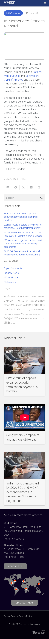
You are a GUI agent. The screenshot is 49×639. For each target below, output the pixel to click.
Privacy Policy (25, 616)
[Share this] (16, 187)
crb (12, 304)
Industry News (11, 273)
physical (25, 314)
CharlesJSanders (37, 296)
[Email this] (8, 187)
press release (33, 314)
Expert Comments (13, 268)
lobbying (31, 305)
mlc (33, 309)
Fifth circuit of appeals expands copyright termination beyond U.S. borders (21, 216)
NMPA (42, 310)
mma (38, 310)
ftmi (24, 305)
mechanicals (12, 309)
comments (17, 300)
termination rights (36, 318)
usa (7, 322)
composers (29, 301)
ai (9, 296)
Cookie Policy (10, 616)
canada (20, 296)
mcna (41, 305)
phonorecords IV (15, 314)
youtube (12, 323)
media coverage (25, 310)
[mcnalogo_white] (9, 3)
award (13, 296)
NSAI (5, 314)
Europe (18, 305)
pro (39, 314)
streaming (24, 318)
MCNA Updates (12, 277)
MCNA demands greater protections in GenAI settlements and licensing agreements (23, 243)
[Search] (41, 197)
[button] (45, 3)
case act (26, 296)
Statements (10, 282)
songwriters (11, 318)
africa (6, 296)
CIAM (6, 301)
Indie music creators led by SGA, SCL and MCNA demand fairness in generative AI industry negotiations (22, 492)
